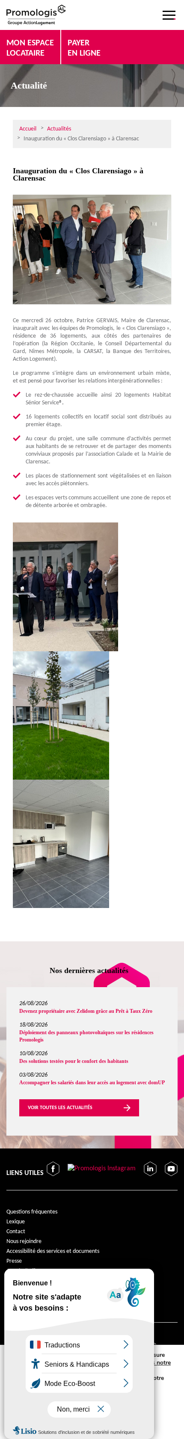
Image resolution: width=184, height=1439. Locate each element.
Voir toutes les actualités (60, 1107)
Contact (15, 1231)
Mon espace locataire (30, 48)
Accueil (27, 129)
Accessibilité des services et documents (52, 1251)
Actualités (59, 129)
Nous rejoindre (24, 1241)
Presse (14, 1261)
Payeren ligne (84, 48)
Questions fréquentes (31, 1212)
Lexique (15, 1222)
